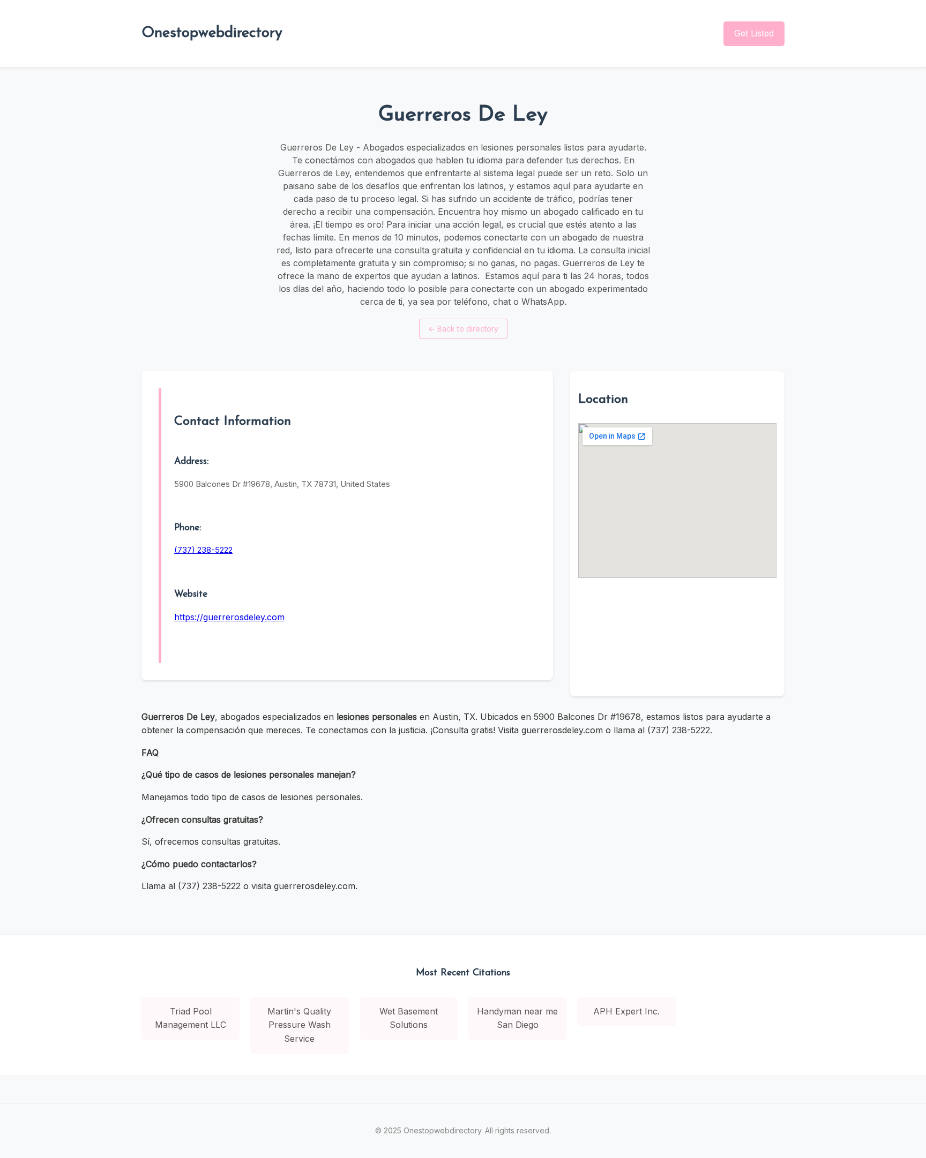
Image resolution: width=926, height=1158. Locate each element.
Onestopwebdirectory (211, 33)
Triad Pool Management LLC (190, 1018)
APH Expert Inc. (626, 1011)
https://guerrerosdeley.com (229, 617)
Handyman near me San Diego (517, 1018)
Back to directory (463, 328)
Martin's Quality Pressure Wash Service (299, 1025)
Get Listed (754, 33)
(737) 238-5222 (203, 550)
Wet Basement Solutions (408, 1018)
